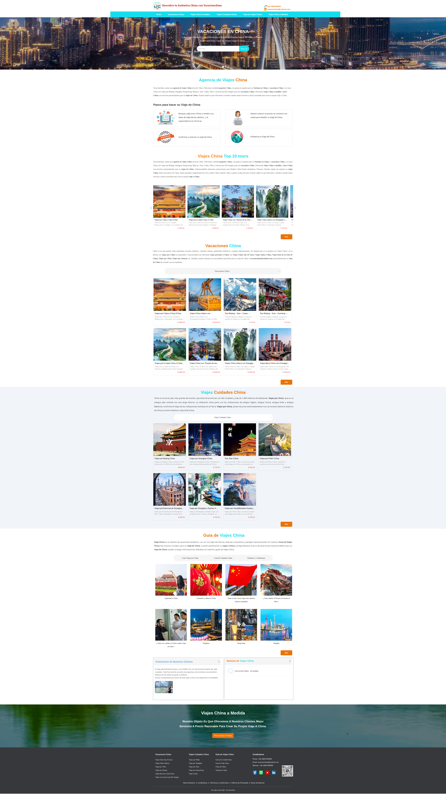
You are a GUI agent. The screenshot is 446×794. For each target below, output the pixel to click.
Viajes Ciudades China (243, 417)
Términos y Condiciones (256, 558)
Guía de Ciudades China (223, 558)
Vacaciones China (247, 271)
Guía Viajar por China (190, 558)
